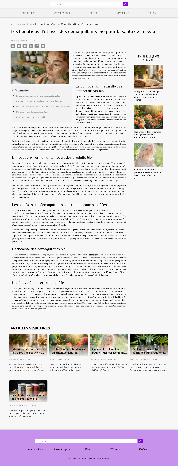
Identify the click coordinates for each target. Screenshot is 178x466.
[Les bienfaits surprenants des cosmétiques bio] (28, 391)
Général (153, 13)
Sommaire (22, 90)
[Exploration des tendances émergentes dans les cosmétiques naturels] (148, 117)
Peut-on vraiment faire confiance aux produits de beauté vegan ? (148, 352)
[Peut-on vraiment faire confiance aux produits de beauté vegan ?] (149, 345)
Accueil (14, 24)
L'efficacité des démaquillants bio (31, 112)
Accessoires (27, 13)
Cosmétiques (62, 13)
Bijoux (94, 13)
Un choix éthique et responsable (31, 117)
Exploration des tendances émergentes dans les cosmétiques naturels (147, 135)
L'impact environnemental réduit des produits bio (39, 101)
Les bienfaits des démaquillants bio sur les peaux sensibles (43, 106)
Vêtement (123, 13)
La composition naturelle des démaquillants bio (38, 96)
